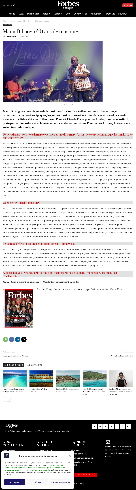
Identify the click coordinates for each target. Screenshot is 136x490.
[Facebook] (11, 339)
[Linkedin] (17, 339)
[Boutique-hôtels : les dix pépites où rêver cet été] (68, 378)
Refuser (37, 482)
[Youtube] (128, 426)
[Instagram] (100, 426)
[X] (24, 339)
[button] (70, 456)
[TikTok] (111, 426)
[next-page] (8, 400)
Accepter (14, 482)
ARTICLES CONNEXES (14, 365)
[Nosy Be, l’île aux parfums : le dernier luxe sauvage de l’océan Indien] (94, 378)
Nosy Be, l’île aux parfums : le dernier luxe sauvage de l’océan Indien (94, 391)
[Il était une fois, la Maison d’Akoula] (41, 378)
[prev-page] (4, 400)
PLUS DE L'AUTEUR (34, 365)
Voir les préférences (60, 482)
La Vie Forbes (16, 21)
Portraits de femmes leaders (121, 356)
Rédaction (75, 450)
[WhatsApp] (5, 339)
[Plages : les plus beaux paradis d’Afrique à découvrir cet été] (15, 378)
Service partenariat (79, 454)
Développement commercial (83, 458)
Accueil (5, 21)
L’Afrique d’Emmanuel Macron (15, 356)
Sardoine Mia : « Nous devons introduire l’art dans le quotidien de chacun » (120, 391)
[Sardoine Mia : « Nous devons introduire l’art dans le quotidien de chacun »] (121, 378)
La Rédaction (11, 37)
